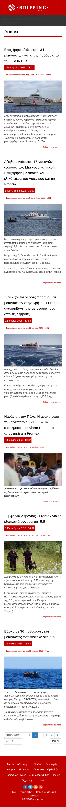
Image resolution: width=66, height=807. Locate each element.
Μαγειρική (24, 769)
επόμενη (56, 741)
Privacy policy (26, 792)
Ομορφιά (39, 769)
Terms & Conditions (45, 792)
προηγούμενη (12, 735)
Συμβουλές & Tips (39, 774)
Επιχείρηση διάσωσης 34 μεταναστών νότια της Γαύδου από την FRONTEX (31, 55)
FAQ (14, 792)
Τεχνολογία (28, 780)
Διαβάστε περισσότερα (52, 147)
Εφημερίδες (52, 764)
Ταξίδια (56, 774)
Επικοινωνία (33, 796)
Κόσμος (11, 769)
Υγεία (41, 780)
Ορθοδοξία (53, 769)
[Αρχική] (27, 7)
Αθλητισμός (23, 764)
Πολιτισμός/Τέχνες (16, 774)
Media (10, 764)
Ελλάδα (38, 764)
